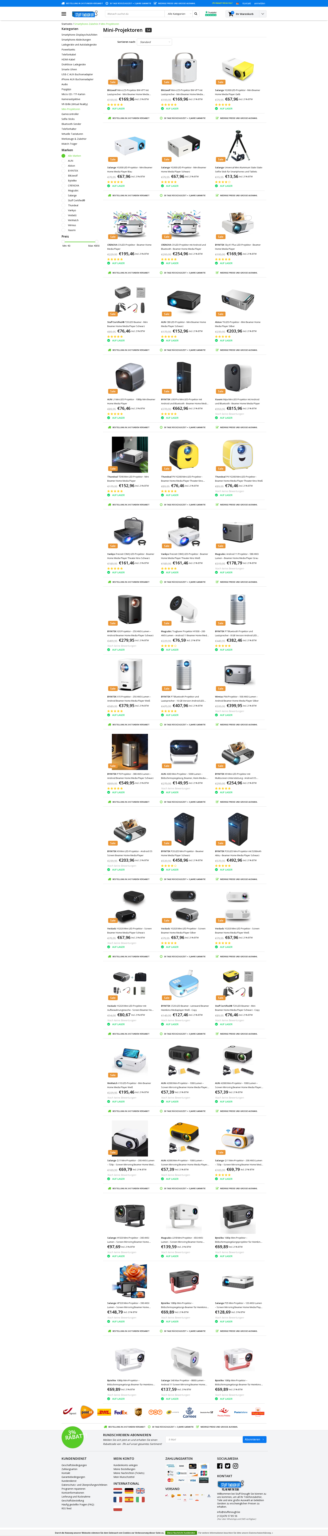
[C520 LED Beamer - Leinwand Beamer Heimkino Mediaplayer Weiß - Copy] (184, 984)
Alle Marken (74, 155)
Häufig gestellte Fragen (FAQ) (78, 1504)
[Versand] (167, 1495)
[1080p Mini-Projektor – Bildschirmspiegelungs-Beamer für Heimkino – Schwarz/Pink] (184, 1281)
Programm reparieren (73, 1488)
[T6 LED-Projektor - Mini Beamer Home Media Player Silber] (238, 300)
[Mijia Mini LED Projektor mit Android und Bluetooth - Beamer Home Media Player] (238, 377)
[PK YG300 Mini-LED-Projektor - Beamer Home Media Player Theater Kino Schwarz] (184, 455)
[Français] (117, 1501)
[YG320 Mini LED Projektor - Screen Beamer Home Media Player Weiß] (238, 906)
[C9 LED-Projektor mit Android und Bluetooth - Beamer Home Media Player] (184, 223)
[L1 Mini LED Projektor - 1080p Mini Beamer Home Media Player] (130, 377)
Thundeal (73, 205)
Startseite (67, 23)
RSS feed (66, 1508)
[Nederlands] (117, 1492)
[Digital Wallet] (170, 1473)
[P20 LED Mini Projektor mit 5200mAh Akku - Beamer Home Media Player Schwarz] (238, 829)
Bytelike (72, 180)
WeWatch (73, 220)
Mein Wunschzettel (123, 1477)
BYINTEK (73, 170)
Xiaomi (72, 230)
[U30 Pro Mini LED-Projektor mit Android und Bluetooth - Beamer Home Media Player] (184, 377)
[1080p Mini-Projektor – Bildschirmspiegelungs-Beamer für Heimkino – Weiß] (130, 1358)
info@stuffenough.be (228, 1512)
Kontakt (66, 1473)
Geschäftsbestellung (73, 1500)
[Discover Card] (193, 1473)
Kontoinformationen (73, 1492)
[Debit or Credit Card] (204, 1466)
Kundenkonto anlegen (125, 1465)
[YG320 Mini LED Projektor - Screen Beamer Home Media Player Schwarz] (130, 906)
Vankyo (72, 210)
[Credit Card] (193, 1466)
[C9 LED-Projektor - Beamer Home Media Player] (130, 223)
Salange (72, 195)
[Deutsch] (237, 3)
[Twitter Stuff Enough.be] (227, 1467)
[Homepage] (85, 13)
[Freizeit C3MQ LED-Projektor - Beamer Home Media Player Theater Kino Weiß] (184, 532)
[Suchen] (196, 14)
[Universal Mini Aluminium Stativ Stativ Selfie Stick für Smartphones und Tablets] (238, 145)
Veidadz (72, 215)
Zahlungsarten (69, 1469)
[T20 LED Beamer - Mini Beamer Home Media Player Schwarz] (130, 300)
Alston (71, 165)
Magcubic (73, 190)
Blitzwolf (73, 175)
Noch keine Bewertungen (229, 413)
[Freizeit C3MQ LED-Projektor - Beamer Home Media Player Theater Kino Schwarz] (130, 532)
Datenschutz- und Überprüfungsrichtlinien (84, 1484)
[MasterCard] (170, 1480)
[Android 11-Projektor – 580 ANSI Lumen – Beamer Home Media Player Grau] (238, 532)
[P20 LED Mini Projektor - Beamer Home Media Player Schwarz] (184, 829)
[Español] (129, 1501)
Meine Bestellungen (124, 1469)
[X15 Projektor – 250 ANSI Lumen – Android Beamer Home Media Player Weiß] (130, 675)
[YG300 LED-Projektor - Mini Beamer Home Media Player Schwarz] (184, 145)
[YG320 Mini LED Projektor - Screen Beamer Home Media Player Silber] (184, 906)
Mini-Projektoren (109, 23)
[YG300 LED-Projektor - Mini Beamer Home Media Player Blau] (130, 145)
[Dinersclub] (181, 1473)
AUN (70, 160)
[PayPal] (181, 1480)
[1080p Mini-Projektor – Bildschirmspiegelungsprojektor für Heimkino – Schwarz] (238, 1216)
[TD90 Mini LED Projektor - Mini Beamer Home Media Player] (130, 455)
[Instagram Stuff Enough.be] (235, 1467)
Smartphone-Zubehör (86, 23)
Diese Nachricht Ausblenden (181, 1533)
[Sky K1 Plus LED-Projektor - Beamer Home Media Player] (238, 223)
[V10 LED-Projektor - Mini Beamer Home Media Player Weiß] (130, 1061)
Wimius (72, 225)
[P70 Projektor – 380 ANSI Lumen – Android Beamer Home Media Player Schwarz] (130, 752)
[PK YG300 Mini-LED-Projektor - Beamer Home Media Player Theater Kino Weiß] (238, 455)
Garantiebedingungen (73, 1477)
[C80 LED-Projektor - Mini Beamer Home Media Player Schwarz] (184, 300)
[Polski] (117, 1510)
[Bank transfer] (181, 1466)
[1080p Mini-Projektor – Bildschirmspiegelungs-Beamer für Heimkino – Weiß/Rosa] (238, 1358)
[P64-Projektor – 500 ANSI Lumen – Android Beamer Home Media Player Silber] (238, 675)
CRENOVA (73, 185)
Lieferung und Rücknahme (76, 1496)
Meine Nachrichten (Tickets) (128, 1473)
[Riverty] (204, 1480)
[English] (140, 1492)
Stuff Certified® (76, 200)
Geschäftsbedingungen (74, 1465)
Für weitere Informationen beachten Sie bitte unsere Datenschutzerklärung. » (235, 1533)
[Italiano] (140, 1501)
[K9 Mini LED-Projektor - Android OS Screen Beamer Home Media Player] (130, 829)
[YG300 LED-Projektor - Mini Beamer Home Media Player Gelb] (238, 68)
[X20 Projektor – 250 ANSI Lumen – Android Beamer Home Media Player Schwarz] (130, 609)
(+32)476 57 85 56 (236, 1517)
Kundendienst (69, 1480)
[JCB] (204, 1473)
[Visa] (193, 1480)
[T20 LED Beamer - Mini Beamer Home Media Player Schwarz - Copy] (238, 984)
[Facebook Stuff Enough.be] (219, 1467)
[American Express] (170, 1466)
